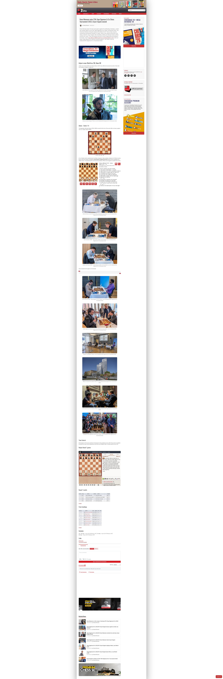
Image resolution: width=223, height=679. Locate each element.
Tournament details (83, 542)
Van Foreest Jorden (88, 521)
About (120, 13)
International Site (127, 94)
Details (80, 503)
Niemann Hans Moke (88, 512)
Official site (81, 540)
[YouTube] (128, 75)
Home (79, 13)
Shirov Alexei (87, 524)
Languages (85, 13)
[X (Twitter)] (125, 75)
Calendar (99, 13)
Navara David (87, 519)
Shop (93, 13)
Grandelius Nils (87, 515)
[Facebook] (131, 75)
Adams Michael (87, 517)
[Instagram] (135, 75)
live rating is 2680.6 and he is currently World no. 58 (101, 37)
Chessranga (106, 13)
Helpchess (114, 13)
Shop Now (134, 45)
